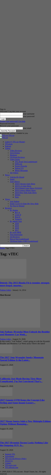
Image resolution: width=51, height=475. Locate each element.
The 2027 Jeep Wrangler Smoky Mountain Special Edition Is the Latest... (22, 358)
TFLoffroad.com (11, 467)
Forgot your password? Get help (12, 121)
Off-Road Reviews (17, 157)
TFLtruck (9, 144)
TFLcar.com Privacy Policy (15, 459)
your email (27, 128)
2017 (17, 230)
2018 (17, 228)
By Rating (14, 210)
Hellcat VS (19, 168)
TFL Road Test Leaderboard (26, 162)
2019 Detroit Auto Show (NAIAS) (28, 188)
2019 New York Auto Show (26, 193)
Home (2, 248)
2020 (17, 224)
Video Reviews (16, 151)
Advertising (9, 456)
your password (28, 116)
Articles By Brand (17, 177)
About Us (9, 461)
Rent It (17, 217)
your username (28, 114)
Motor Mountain (21, 170)
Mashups (13, 155)
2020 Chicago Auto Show (25, 184)
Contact (8, 463)
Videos (7, 148)
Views (7, 199)
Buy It (17, 212)
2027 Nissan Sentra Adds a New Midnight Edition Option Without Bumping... (25, 422)
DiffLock (18, 164)
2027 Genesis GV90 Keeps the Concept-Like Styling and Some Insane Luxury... (22, 401)
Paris (17, 197)
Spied (12, 179)
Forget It (18, 219)
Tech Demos (15, 153)
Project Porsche (21, 166)
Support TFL (10, 454)
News (7, 175)
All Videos (14, 173)
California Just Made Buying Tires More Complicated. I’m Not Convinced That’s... (21, 380)
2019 (17, 226)
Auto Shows (15, 182)
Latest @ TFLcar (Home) (15, 142)
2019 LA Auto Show (23, 186)
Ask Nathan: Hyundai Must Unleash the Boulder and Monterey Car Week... (25, 333)
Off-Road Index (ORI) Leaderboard (24, 241)
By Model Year (16, 221)
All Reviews (15, 237)
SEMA (17, 195)
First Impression (16, 235)
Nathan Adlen (5, 290)
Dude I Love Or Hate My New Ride (24, 204)
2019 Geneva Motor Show (25, 190)
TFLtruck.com (10, 465)
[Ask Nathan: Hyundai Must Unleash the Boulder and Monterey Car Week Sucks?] (20, 327)
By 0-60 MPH (15, 232)
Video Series (15, 159)
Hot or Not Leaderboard (19, 239)
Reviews (8, 208)
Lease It (18, 215)
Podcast (8, 146)
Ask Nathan (14, 201)
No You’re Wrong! (17, 206)
